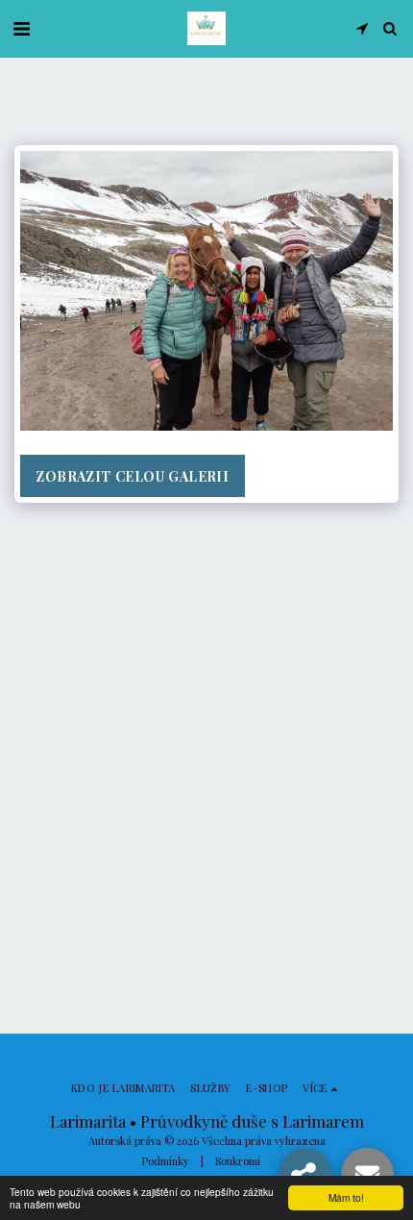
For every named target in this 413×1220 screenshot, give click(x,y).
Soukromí (237, 1161)
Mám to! (346, 1197)
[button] (21, 27)
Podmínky (165, 1161)
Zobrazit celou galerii (132, 476)
